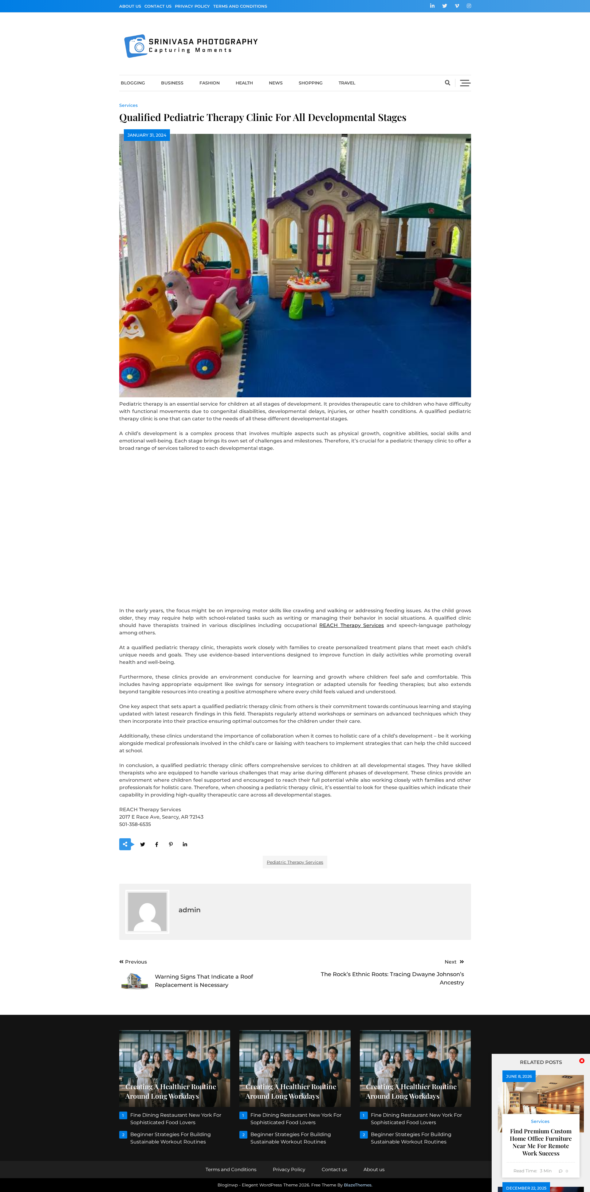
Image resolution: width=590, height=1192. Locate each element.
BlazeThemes (358, 1184)
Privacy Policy (192, 6)
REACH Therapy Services (351, 625)
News (276, 83)
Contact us (157, 6)
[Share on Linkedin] (185, 844)
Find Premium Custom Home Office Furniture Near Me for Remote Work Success (541, 1142)
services (128, 105)
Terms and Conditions (240, 6)
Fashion (209, 83)
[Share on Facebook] (156, 844)
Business (172, 83)
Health (244, 83)
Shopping (311, 83)
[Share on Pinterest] (171, 844)
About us (130, 6)
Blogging (133, 83)
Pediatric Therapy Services (295, 862)
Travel (347, 83)
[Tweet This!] (142, 844)
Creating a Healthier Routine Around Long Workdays (170, 1091)
